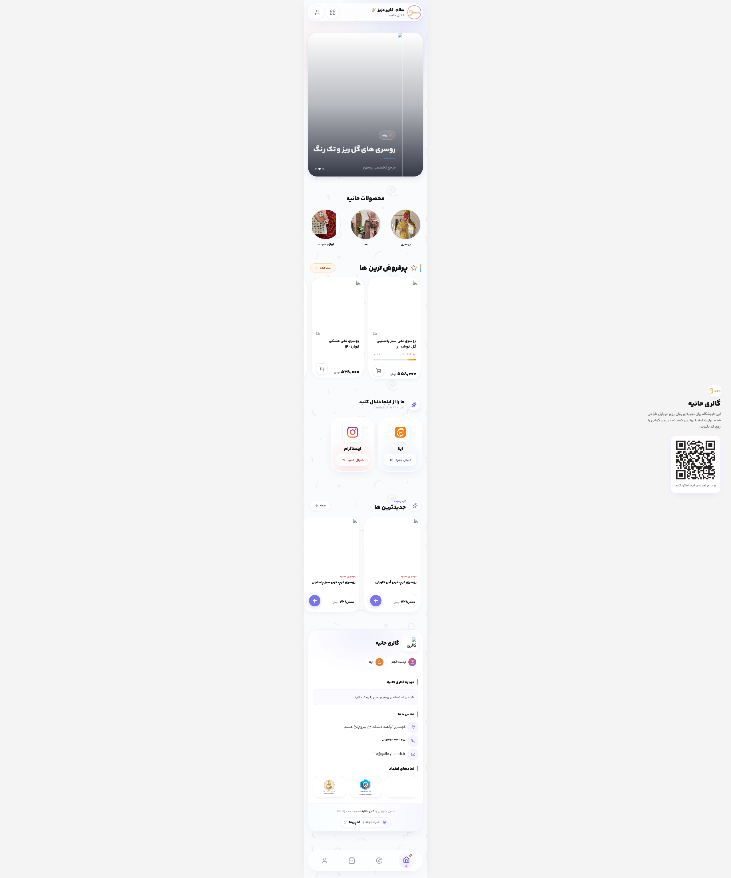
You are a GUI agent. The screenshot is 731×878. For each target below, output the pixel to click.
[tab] (323, 169)
